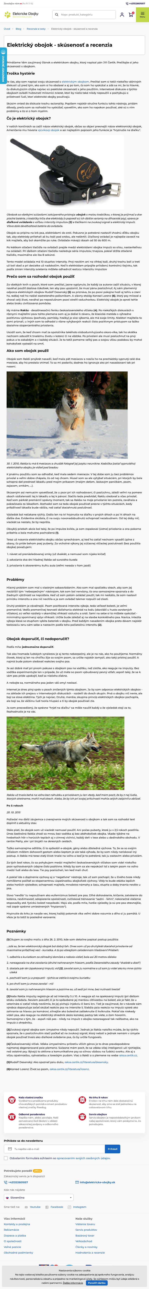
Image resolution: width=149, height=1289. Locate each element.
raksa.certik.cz (128, 1055)
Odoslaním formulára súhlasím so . (60, 1158)
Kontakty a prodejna (17, 1224)
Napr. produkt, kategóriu (77, 14)
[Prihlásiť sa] (122, 15)
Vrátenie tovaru (85, 1224)
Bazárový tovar (84, 1235)
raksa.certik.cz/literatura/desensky (86, 1062)
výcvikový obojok (48, 130)
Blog (18, 28)
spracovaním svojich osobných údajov (83, 1158)
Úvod (7, 28)
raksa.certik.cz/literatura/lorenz (69, 1069)
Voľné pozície (12, 1247)
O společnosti (13, 1241)
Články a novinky (86, 1247)
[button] (142, 14)
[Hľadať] (56, 14)
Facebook (57, 1206)
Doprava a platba (15, 1235)
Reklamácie (11, 1229)
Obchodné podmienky (18, 1252)
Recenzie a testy (36, 28)
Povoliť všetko (97, 1282)
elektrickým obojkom (75, 81)
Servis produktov (86, 1229)
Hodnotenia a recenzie (90, 1252)
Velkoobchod (83, 1241)
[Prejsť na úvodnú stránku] (21, 15)
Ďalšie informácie (73, 1282)
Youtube (35, 1206)
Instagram (79, 1206)
